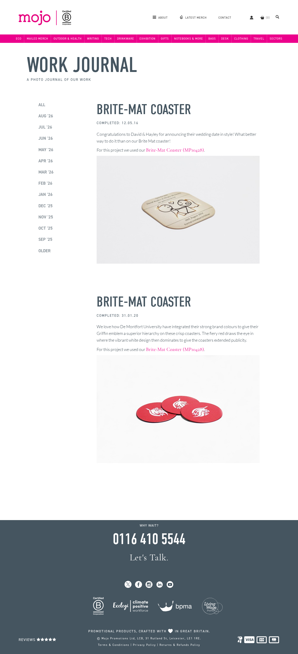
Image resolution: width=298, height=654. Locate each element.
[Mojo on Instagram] (149, 585)
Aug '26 (45, 116)
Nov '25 (45, 217)
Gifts (165, 39)
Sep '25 (45, 239)
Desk (225, 39)
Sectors (276, 39)
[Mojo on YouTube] (170, 585)
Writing (93, 39)
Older (44, 251)
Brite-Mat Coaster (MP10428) (175, 150)
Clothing (241, 39)
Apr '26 (45, 161)
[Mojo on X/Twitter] (128, 585)
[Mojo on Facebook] (138, 585)
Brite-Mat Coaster (144, 109)
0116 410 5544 (149, 539)
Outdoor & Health (68, 39)
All (41, 105)
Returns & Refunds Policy (179, 645)
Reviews (28, 639)
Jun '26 (45, 138)
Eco (18, 39)
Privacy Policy (144, 645)
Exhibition (147, 39)
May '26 (45, 150)
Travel (259, 39)
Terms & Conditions (113, 645)
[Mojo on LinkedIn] (159, 585)
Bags (212, 39)
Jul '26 (45, 127)
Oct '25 (45, 228)
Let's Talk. (149, 557)
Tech (108, 39)
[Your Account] (249, 17)
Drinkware (125, 39)
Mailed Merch (37, 39)
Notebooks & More (188, 39)
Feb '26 (45, 183)
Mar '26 (46, 172)
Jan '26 (45, 194)
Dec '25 (45, 206)
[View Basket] (262, 17)
